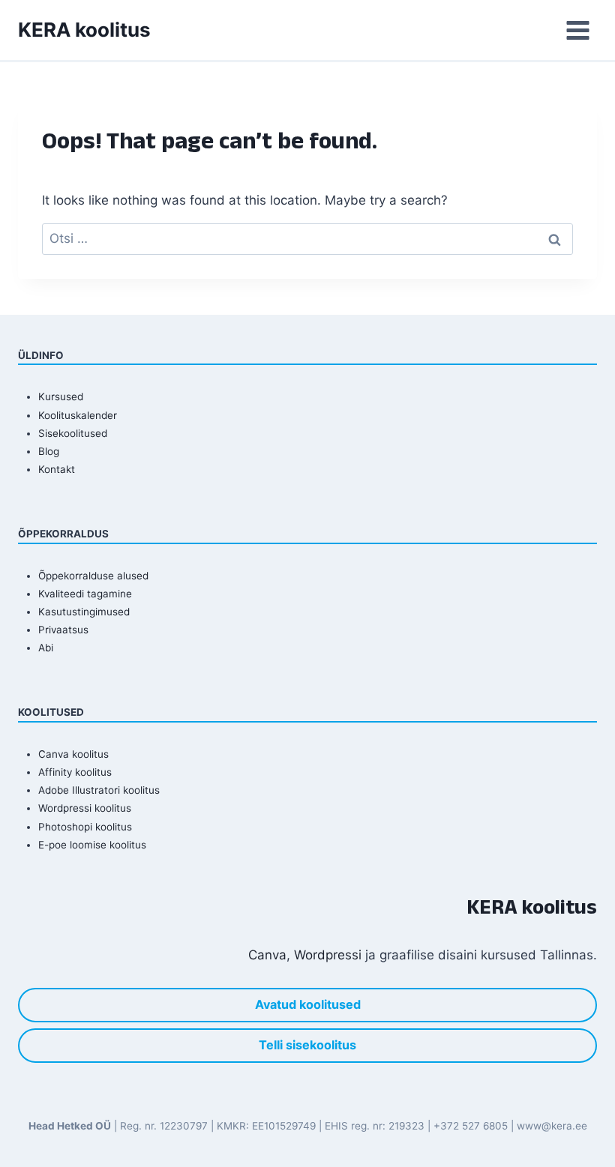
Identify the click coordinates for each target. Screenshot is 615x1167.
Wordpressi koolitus (84, 808)
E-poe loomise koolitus (92, 845)
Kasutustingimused (84, 612)
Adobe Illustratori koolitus (99, 790)
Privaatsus (63, 630)
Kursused (60, 396)
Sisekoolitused (72, 433)
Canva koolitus (73, 754)
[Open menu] (577, 30)
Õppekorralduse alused (93, 576)
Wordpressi (328, 954)
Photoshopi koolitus (85, 827)
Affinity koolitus (75, 772)
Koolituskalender (77, 415)
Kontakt (56, 469)
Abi (45, 648)
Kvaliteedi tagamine (85, 594)
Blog (48, 451)
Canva (267, 954)
